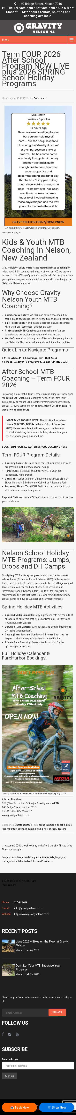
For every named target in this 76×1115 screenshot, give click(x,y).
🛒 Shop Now (56, 1107)
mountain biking (34, 828)
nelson (47, 828)
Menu (5, 40)
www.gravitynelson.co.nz (15, 815)
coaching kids (64, 825)
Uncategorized (23, 825)
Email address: (10, 1059)
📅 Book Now (19, 1107)
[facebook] (3, 1034)
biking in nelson (47, 825)
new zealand (59, 828)
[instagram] (9, 1034)
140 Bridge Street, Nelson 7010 (40, 4)
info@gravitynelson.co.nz (28, 908)
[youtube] (17, 1034)
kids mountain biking (13, 828)
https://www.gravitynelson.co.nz (31, 914)
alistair (19, 950)
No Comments (38, 98)
